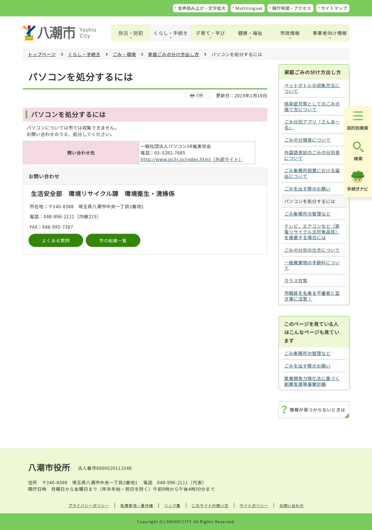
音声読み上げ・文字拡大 (202, 8)
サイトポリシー (254, 505)
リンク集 (172, 505)
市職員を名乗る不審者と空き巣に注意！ (312, 296)
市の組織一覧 (113, 240)
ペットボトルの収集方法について (312, 88)
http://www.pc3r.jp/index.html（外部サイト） (192, 159)
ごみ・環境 (124, 54)
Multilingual (249, 8)
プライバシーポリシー (88, 505)
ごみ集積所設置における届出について (312, 173)
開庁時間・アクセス (291, 8)
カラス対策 (295, 280)
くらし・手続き (171, 32)
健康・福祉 (250, 32)
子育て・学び (210, 32)
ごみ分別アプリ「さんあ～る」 (312, 124)
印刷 (199, 95)
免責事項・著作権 (136, 505)
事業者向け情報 (330, 32)
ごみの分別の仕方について (312, 250)
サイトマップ (334, 8)
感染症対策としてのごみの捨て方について (312, 106)
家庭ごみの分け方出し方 (173, 54)
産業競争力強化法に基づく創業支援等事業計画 (312, 381)
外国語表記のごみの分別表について (312, 155)
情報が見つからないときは (317, 409)
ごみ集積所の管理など (307, 213)
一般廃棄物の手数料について (312, 265)
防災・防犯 (131, 32)
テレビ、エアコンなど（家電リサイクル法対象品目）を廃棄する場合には (312, 232)
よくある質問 (56, 240)
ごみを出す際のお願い (307, 188)
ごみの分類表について (307, 140)
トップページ (42, 54)
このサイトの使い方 (210, 505)
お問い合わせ (291, 505)
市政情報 (290, 32)
